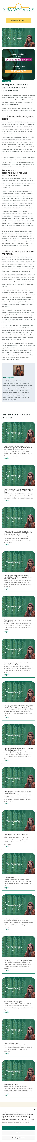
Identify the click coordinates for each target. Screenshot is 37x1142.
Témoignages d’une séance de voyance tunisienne (17, 835)
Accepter (18, 1128)
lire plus (6, 458)
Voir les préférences (18, 1138)
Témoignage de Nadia (11, 1043)
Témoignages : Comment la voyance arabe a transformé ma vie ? (18, 792)
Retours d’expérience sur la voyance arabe (18, 960)
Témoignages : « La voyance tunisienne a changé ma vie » (17, 620)
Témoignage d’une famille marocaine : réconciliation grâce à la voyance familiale (18, 447)
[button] (34, 1109)
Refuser (18, 1133)
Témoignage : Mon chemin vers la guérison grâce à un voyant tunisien (18, 749)
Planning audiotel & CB (18, 20)
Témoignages (6, 81)
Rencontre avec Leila (11, 1085)
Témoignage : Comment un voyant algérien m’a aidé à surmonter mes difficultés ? (18, 706)
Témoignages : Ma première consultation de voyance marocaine (17, 663)
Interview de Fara (9, 877)
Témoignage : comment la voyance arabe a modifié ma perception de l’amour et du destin (18, 490)
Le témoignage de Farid (11, 919)
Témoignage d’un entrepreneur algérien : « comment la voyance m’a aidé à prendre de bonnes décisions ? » (18, 532)
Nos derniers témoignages (13, 1002)
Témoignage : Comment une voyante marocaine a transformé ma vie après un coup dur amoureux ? (17, 577)
